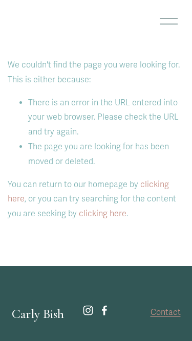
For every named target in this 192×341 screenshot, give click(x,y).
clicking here (102, 214)
